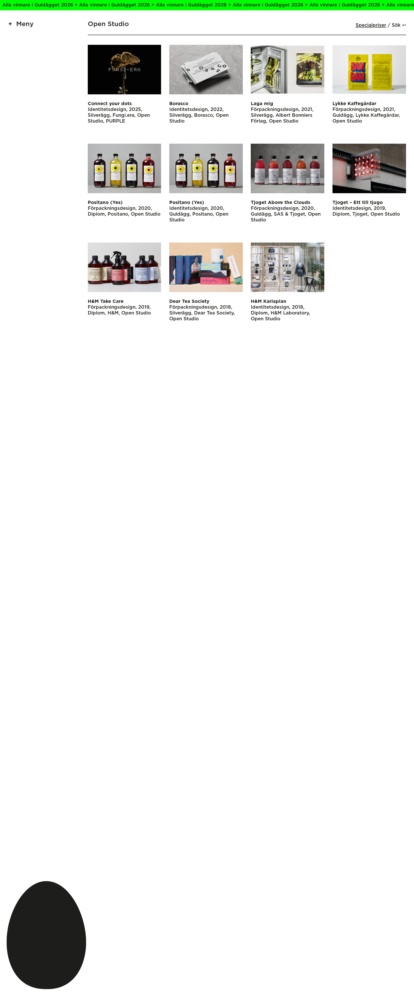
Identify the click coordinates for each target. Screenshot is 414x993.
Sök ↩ (399, 25)
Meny (25, 24)
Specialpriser (371, 25)
